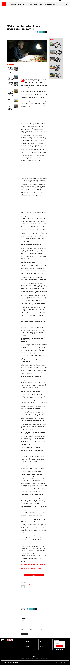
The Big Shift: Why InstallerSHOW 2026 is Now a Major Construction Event (11, 84)
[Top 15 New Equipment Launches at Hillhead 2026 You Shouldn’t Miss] (16, 77)
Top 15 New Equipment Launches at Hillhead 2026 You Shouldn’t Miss (11, 77)
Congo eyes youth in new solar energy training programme (41, 614)
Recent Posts (26, 582)
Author (22, 582)
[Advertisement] (27, 16)
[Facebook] (58, 0)
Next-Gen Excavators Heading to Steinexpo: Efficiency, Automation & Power (10, 108)
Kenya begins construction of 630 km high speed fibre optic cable (27, 614)
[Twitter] (60, 0)
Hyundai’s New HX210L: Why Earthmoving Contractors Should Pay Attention (57, 68)
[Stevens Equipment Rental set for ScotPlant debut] (16, 101)
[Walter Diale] (23, 586)
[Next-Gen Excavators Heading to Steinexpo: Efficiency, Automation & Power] (16, 106)
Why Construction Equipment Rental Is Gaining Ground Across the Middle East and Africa (58, 52)
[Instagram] (59, 0)
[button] (66, 4)
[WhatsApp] (42, 32)
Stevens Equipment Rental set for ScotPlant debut (11, 100)
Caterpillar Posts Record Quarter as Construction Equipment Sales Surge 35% (58, 75)
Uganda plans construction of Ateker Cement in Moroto (33, 568)
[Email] (46, 32)
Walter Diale (9, 32)
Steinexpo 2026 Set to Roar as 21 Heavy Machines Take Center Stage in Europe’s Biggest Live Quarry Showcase (11, 70)
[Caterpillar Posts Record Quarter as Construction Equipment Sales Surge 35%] (52, 75)
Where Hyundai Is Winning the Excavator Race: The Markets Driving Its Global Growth (58, 60)
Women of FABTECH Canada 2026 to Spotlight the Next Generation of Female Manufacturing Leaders (11, 93)
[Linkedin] (44, 32)
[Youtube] (61, 0)
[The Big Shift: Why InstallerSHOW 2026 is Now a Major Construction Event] (16, 84)
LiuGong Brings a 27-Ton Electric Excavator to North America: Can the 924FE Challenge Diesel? (58, 45)
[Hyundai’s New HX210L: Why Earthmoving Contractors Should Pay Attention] (52, 67)
